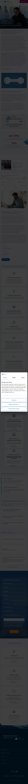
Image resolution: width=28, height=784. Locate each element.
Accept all (14, 400)
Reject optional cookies (14, 408)
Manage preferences (13, 404)
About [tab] (23, 377)
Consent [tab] (5, 377)
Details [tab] (14, 377)
